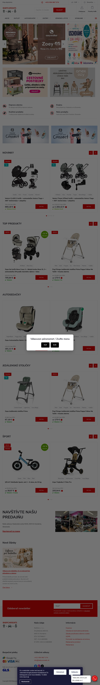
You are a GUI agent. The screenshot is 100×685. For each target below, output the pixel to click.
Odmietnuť (60, 672)
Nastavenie (25, 682)
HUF (45, 345)
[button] (95, 678)
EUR (54, 345)
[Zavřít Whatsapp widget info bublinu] (72, 675)
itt (28, 677)
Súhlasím (74, 672)
